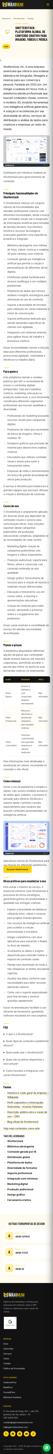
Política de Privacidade (14, 1368)
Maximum (6, 18)
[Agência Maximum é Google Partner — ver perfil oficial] (10, 1324)
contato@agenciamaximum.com (18, 1422)
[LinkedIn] (19, 1434)
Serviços (7, 1353)
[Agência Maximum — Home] (13, 4)
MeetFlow (8, 1387)
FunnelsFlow (9, 1392)
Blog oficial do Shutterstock (22, 1121)
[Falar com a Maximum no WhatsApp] (46, 1447)
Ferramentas (19, 18)
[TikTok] (33, 1434)
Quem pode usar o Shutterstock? (24, 1052)
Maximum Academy (12, 1397)
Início (5, 1344)
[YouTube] (26, 1434)
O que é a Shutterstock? (19, 1034)
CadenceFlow (9, 1382)
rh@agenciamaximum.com (15, 1427)
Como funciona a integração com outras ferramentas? (23, 1073)
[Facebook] (13, 1434)
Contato (7, 1363)
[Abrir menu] (48, 4)
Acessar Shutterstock (17, 869)
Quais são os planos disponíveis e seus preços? (23, 1061)
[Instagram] (6, 1434)
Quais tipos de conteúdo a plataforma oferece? (25, 1043)
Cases (6, 1358)
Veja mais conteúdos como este (21, 1128)
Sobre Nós (8, 1348)
